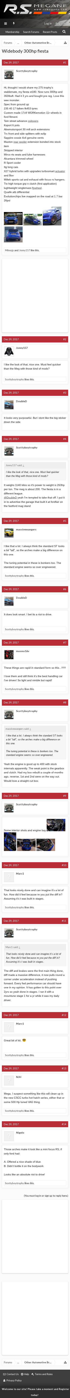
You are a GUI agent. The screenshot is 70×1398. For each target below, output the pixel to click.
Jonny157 (24, 250)
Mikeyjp (9, 250)
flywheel (37, 187)
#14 (64, 1124)
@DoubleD (10, 497)
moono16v (22, 651)
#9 (64, 795)
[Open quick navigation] (65, 42)
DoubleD (21, 401)
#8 (64, 702)
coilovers (33, 120)
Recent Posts (50, 31)
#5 (64, 520)
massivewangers (26, 529)
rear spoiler (20, 141)
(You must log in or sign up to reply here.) (46, 1195)
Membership (12, 31)
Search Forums (31, 31)
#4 (64, 438)
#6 (64, 589)
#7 (64, 642)
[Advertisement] (35, 296)
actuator (60, 171)
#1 (64, 62)
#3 (64, 392)
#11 (64, 920)
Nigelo (20, 1132)
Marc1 (20, 873)
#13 (64, 1068)
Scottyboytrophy (26, 70)
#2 (64, 339)
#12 (64, 1015)
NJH (18, 1076)
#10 (64, 865)
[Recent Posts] (14, 23)
